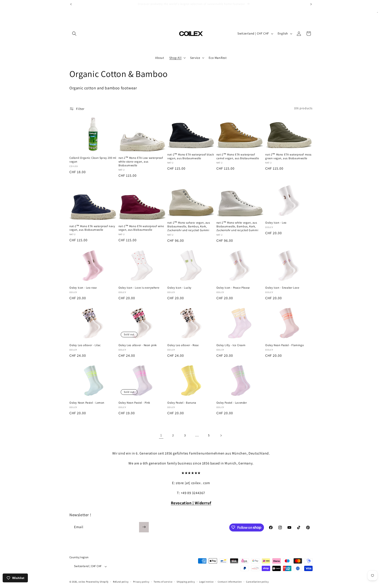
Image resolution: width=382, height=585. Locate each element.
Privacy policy (141, 581)
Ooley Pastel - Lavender (231, 403)
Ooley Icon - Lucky (179, 288)
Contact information (230, 581)
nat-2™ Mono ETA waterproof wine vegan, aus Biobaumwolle (141, 228)
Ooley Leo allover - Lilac (85, 345)
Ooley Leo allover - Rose (183, 345)
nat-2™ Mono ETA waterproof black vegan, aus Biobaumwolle (190, 156)
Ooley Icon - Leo (275, 222)
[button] (74, 33)
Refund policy (121, 581)
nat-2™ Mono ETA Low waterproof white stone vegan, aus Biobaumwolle (140, 161)
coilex (81, 581)
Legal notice (206, 581)
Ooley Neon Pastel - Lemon (86, 403)
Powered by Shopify (97, 581)
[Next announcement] (311, 4)
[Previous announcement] (71, 4)
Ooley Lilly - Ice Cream (231, 345)
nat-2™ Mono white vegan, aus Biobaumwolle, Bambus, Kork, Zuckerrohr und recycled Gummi (237, 226)
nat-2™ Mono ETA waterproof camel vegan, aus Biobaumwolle (237, 156)
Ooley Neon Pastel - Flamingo (284, 345)
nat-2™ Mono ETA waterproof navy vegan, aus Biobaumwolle (92, 228)
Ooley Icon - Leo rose (83, 288)
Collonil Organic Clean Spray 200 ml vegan (92, 159)
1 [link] (161, 435)
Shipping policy (186, 581)
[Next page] (221, 435)
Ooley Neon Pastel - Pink (134, 403)
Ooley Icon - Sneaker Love (282, 288)
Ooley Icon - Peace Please (233, 288)
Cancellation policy (257, 581)
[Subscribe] (144, 527)
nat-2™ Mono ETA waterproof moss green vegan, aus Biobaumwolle (288, 156)
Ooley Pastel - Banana (181, 403)
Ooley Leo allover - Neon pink (137, 345)
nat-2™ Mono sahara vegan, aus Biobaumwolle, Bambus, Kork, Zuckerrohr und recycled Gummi (188, 226)
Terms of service (163, 581)
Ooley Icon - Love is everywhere (138, 288)
